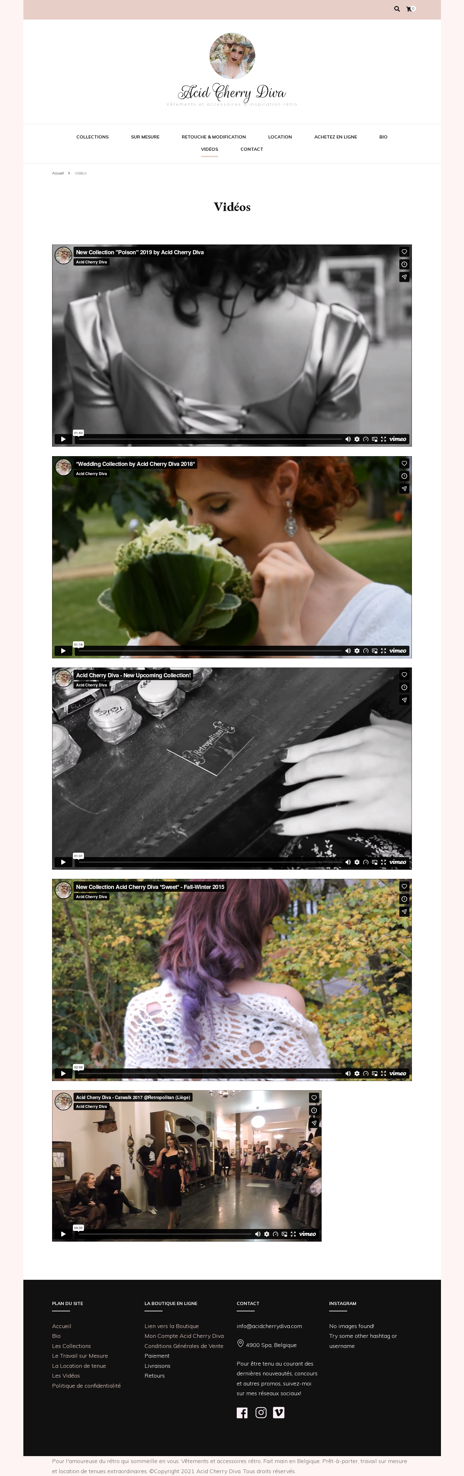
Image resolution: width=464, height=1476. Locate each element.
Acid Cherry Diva (232, 92)
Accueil (61, 1326)
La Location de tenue (79, 1365)
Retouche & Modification (214, 137)
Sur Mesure (145, 137)
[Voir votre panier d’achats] (409, 9)
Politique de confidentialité (86, 1385)
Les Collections (71, 1346)
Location (280, 137)
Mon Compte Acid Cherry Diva (184, 1335)
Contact (252, 149)
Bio (383, 137)
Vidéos (209, 149)
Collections (92, 137)
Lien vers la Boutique (172, 1326)
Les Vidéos (66, 1375)
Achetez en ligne (335, 137)
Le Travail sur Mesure (80, 1355)
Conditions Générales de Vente (184, 1346)
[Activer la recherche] (397, 9)
